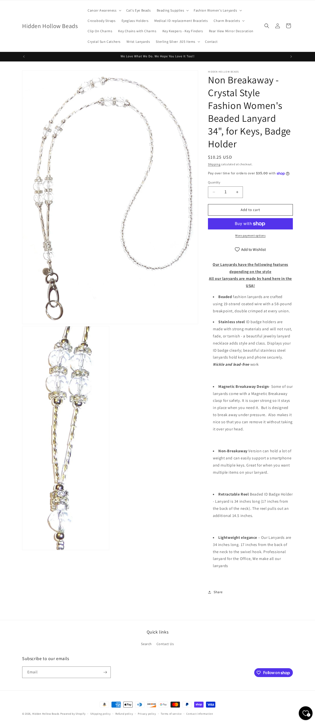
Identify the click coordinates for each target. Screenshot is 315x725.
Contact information (199, 713)
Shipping (214, 164)
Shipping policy (100, 713)
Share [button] (218, 592)
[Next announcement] (291, 56)
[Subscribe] (105, 672)
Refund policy (124, 713)
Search (146, 644)
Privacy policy (147, 713)
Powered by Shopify (73, 713)
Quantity (214, 182)
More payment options (250, 235)
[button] (104, 10)
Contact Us (165, 644)
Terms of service (171, 713)
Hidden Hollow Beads (46, 713)
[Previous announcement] (23, 56)
